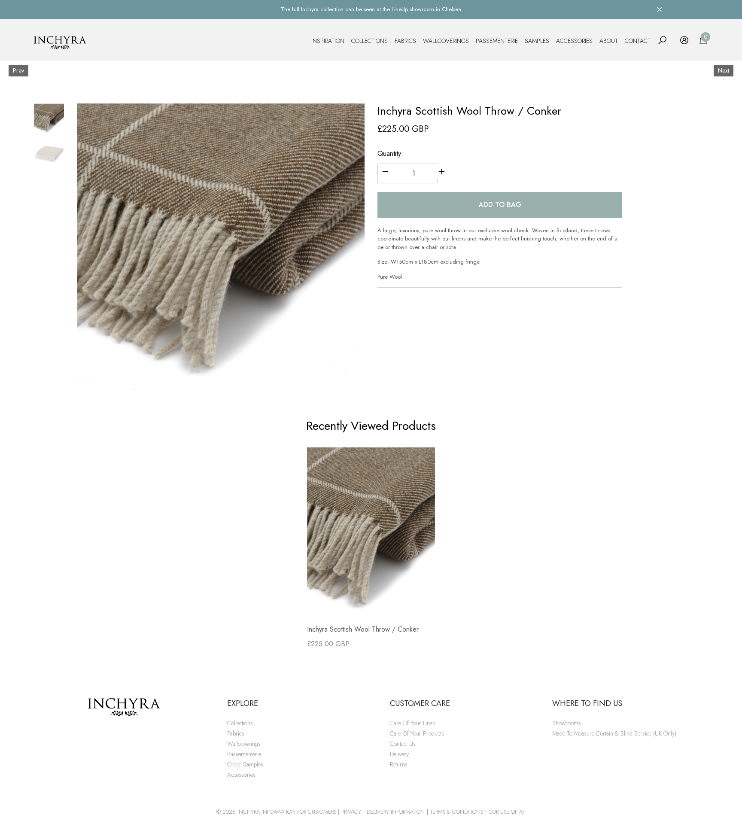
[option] (221, 247)
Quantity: (390, 153)
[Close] (659, 9)
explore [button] (242, 703)
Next (723, 70)
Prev (18, 70)
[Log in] (684, 40)
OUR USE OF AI (506, 812)
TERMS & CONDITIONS (456, 812)
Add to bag (500, 205)
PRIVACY (351, 812)
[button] (662, 40)
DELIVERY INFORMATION (396, 812)
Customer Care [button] (420, 703)
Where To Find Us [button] (587, 703)
